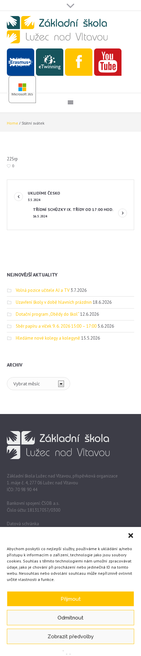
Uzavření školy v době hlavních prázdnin (54, 302)
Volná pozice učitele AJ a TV (42, 290)
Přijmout (71, 599)
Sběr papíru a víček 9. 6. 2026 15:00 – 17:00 (56, 326)
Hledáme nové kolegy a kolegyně (48, 338)
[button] (130, 535)
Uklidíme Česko (44, 196)
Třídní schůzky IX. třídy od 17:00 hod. (73, 212)
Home (12, 123)
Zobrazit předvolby (71, 636)
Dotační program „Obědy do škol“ (47, 314)
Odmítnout (70, 618)
